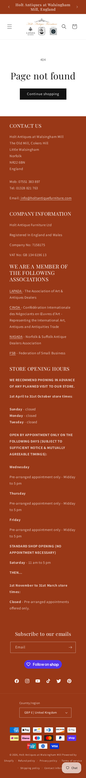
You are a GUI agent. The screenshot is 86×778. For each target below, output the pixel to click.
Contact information (57, 768)
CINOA (15, 307)
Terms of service (72, 760)
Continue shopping (43, 94)
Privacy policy (48, 760)
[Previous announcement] (9, 7)
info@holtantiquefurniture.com (46, 198)
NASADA (16, 336)
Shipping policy (30, 768)
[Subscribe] (70, 647)
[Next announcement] (77, 7)
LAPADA (16, 291)
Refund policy (26, 760)
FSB (13, 353)
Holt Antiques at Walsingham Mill (40, 754)
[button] (9, 26)
